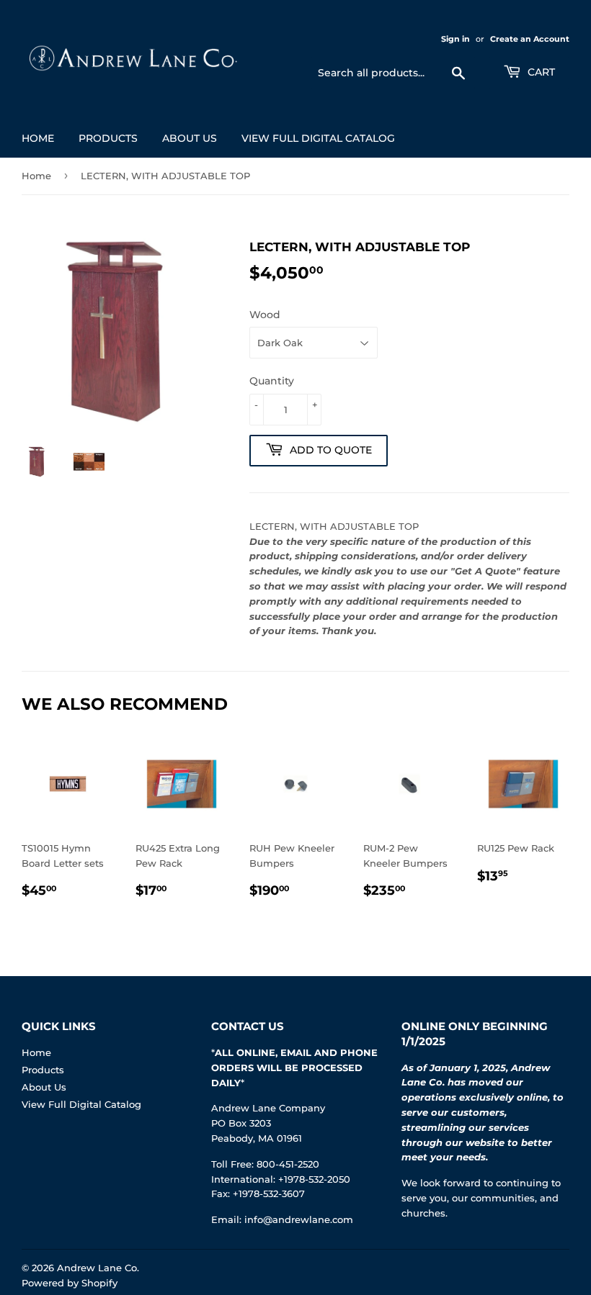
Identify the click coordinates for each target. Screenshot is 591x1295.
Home (38, 138)
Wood (264, 314)
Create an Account (529, 39)
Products (108, 138)
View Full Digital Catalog (318, 138)
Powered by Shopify (69, 1283)
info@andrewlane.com (298, 1219)
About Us (189, 138)
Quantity (271, 380)
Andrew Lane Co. (98, 1267)
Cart (540, 72)
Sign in (455, 39)
